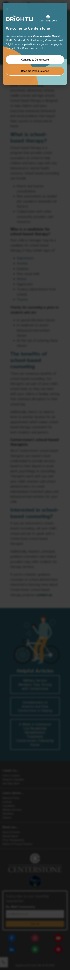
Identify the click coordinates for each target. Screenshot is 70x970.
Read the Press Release (35, 71)
